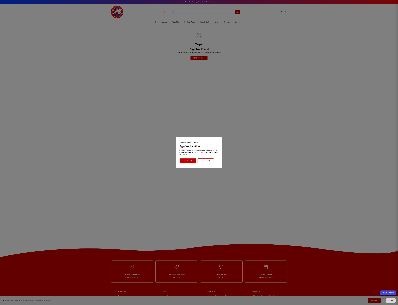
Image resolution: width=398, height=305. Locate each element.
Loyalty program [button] (388, 293)
